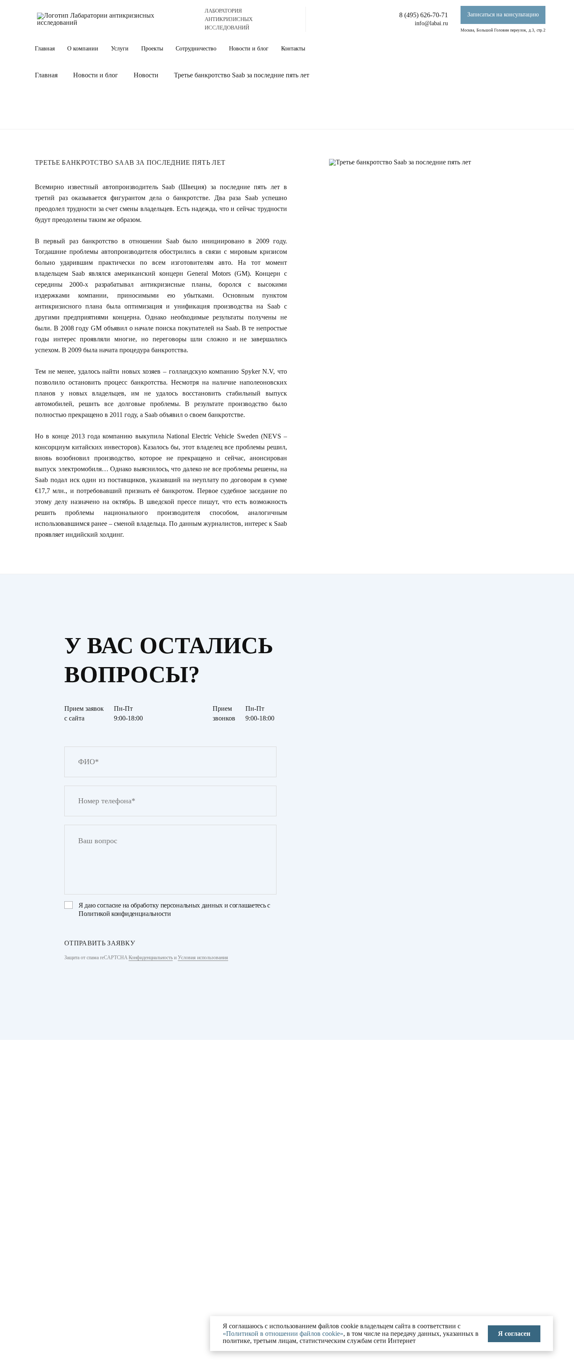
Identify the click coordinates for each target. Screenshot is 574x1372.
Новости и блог (249, 48)
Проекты (152, 48)
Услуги (120, 48)
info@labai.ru (431, 23)
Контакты (293, 48)
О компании (82, 48)
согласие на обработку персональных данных (160, 905)
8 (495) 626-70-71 (423, 14)
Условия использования (203, 957)
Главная (45, 48)
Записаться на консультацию (503, 14)
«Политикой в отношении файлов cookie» (283, 1333)
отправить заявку (99, 943)
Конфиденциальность (151, 957)
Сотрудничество (196, 48)
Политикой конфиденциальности (125, 913)
